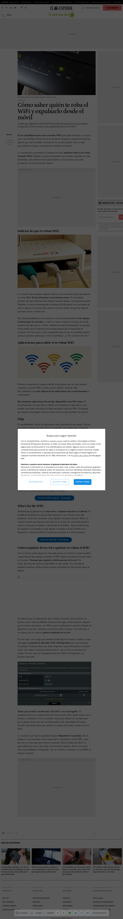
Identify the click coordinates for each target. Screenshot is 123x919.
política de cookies (81, 455)
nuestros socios (56, 441)
